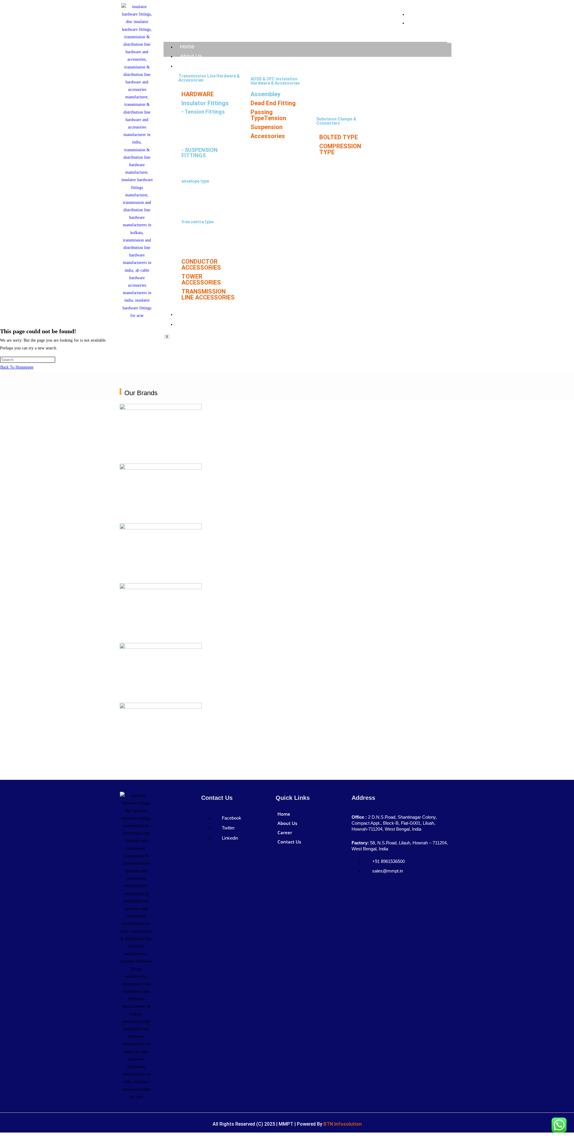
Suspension (267, 127)
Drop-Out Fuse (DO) (405, 100)
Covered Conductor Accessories (270, 146)
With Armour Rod (198, 194)
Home (187, 47)
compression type (199, 124)
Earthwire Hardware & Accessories (338, 159)
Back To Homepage (16, 367)
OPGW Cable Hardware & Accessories (340, 78)
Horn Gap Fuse (399, 110)
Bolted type (192, 137)
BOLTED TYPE (338, 137)
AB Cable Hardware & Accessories (337, 92)
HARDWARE (197, 94)
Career (188, 314)
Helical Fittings (400, 135)
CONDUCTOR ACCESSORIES (201, 264)
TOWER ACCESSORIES (201, 279)
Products (190, 66)
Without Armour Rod (201, 208)
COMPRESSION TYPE (340, 149)
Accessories (268, 136)
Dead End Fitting (273, 103)
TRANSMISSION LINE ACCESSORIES (208, 294)
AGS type (190, 167)
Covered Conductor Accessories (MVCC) (337, 106)
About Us (191, 56)
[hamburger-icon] (449, 42)
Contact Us (193, 324)
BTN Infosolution (342, 1124)
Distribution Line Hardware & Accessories (414, 122)
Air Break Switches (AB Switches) (407, 88)
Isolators (394, 76)
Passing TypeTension (268, 115)
